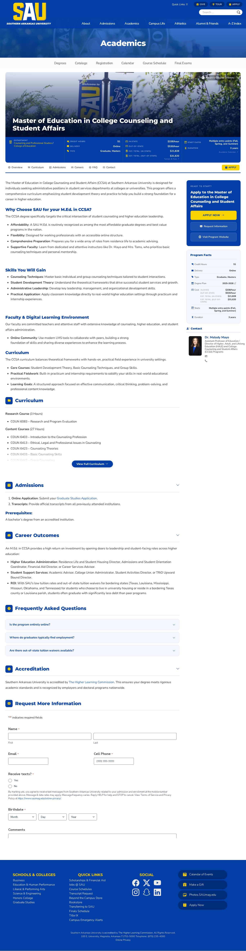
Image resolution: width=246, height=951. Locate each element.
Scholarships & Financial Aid (87, 880)
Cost (196, 290)
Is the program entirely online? (30, 625)
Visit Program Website (216, 237)
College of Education (25, 146)
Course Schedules (80, 889)
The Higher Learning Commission (135, 932)
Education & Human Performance (34, 885)
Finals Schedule (79, 911)
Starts (197, 308)
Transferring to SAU (81, 907)
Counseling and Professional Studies (33, 143)
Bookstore (75, 902)
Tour (218, 4)
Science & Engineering (27, 893)
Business (19, 880)
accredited (109, 932)
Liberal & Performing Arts (29, 889)
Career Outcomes (37, 535)
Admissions (29, 485)
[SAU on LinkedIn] (157, 892)
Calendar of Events (201, 874)
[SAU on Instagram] (135, 892)
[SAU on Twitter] (146, 882)
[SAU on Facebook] (135, 882)
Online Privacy (123, 940)
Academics (123, 43)
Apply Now (211, 215)
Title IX (73, 915)
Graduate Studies (24, 902)
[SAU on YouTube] (157, 882)
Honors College (23, 898)
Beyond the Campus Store (85, 898)
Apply (236, 4)
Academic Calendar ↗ (228, 152)
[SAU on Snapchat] (146, 892)
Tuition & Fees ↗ (171, 159)
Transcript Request (81, 893)
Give (202, 4)
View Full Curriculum (90, 464)
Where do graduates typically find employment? (42, 638)
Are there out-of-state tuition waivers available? (42, 651)
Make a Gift (196, 885)
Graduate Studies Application (77, 498)
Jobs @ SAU (77, 885)
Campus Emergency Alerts (86, 920)
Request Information (215, 226)
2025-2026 (227, 283)
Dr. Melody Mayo (217, 337)
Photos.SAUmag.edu (202, 895)
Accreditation (32, 669)
